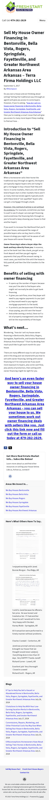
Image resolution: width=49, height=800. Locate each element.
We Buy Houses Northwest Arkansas (21, 510)
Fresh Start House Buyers (32, 769)
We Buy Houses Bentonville (17, 490)
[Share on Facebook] (5, 447)
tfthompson (11, 88)
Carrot (41, 796)
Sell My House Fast (13, 769)
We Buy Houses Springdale (17, 502)
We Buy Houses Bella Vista (17, 494)
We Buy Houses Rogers (15, 498)
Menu (42, 20)
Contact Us (24, 772)
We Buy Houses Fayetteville (17, 506)
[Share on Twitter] (10, 447)
